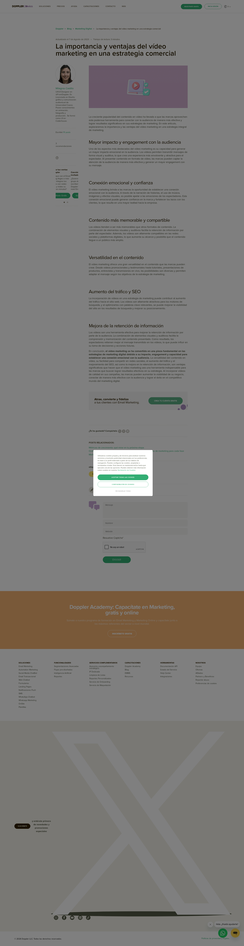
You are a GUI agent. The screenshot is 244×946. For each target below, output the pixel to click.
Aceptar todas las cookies (123, 477)
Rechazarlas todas (123, 491)
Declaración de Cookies (127, 470)
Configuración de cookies (123, 484)
